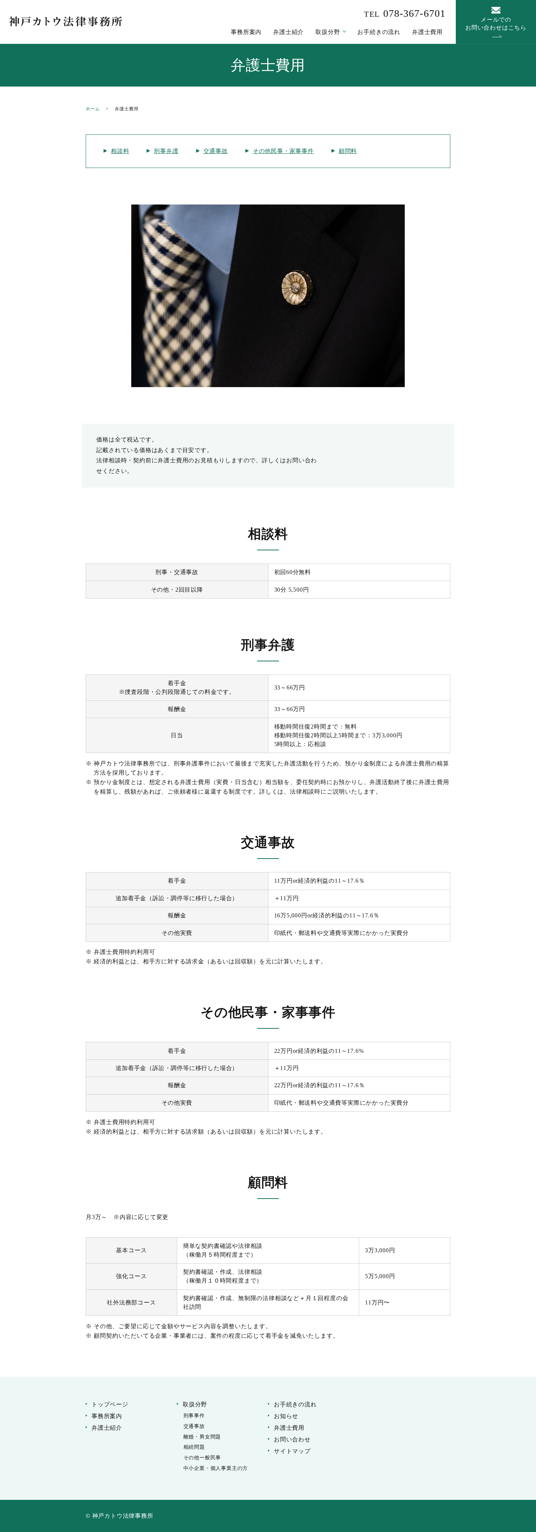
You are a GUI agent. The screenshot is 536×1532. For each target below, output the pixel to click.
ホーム (93, 108)
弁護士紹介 (288, 32)
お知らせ (286, 1416)
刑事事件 (194, 1415)
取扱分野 (327, 32)
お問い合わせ (292, 1439)
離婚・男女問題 (202, 1437)
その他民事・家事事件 (283, 151)
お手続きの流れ (378, 32)
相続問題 (194, 1447)
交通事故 (215, 151)
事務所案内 (246, 32)
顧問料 (348, 151)
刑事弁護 (166, 151)
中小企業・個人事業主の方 (215, 1468)
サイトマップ (292, 1451)
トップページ (110, 1404)
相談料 (120, 151)
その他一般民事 (202, 1457)
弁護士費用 (427, 32)
